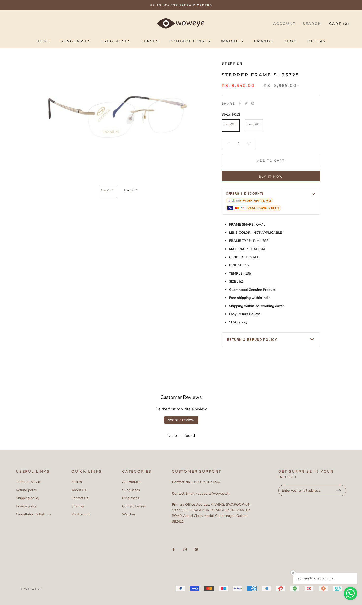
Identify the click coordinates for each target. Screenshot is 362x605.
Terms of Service (28, 482)
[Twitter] (246, 103)
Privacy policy (26, 506)
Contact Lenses (190, 41)
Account (284, 23)
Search (312, 23)
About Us (78, 490)
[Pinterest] (252, 103)
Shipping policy (27, 498)
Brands (264, 41)
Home (43, 41)
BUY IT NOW (271, 176)
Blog (290, 41)
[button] (271, 201)
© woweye (31, 589)
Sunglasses (76, 41)
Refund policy (26, 490)
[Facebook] (239, 103)
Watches (232, 41)
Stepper (232, 63)
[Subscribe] (338, 490)
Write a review (181, 420)
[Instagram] (185, 549)
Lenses (150, 41)
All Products (131, 482)
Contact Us (79, 498)
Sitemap (77, 506)
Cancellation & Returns (33, 514)
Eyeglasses (116, 41)
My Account (80, 514)
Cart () (339, 23)
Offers (316, 41)
